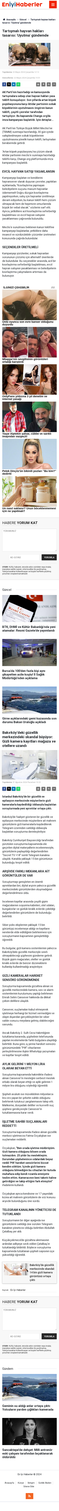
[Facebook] (4, 84)
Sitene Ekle (28, 1486)
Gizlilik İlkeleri (44, 1483)
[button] (43, 84)
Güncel (23, 19)
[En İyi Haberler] (22, 4)
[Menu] (53, 5)
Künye (21, 1483)
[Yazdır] (38, 84)
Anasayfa (11, 19)
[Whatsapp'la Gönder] (18, 84)
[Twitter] (9, 84)
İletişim (31, 1483)
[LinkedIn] (14, 84)
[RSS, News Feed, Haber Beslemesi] (29, 1496)
